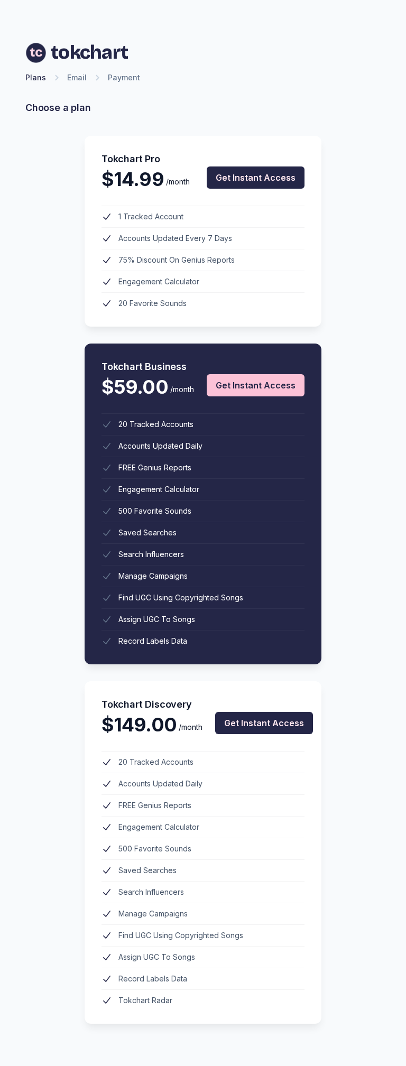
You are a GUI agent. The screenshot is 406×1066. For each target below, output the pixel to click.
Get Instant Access (256, 177)
